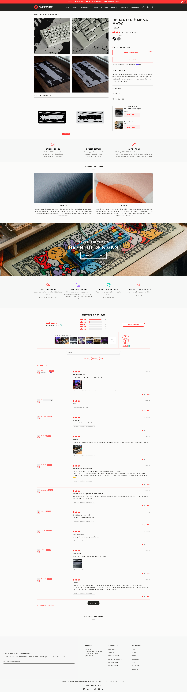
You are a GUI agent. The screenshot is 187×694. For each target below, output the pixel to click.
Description (120, 70)
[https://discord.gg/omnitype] (103, 689)
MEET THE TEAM (68, 681)
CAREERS (91, 681)
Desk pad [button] (86, 358)
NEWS (134, 652)
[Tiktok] (92, 689)
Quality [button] (94, 358)
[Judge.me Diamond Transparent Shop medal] (125, 339)
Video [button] (102, 358)
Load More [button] (93, 603)
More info (139, 295)
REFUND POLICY (102, 681)
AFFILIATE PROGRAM (115, 659)
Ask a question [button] (133, 325)
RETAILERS (135, 666)
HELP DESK (112, 649)
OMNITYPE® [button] (113, 646)
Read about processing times (48, 297)
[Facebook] (84, 689)
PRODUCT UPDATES (115, 656)
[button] (68, 7)
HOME (134, 649)
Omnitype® (91, 685)
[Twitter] (88, 689)
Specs (117, 93)
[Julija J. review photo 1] (77, 449)
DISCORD (135, 669)
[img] (76, 372)
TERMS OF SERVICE (116, 681)
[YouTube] (99, 689)
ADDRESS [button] (88, 646)
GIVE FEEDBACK (81, 681)
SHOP (134, 656)
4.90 (55, 323)
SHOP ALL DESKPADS (93, 255)
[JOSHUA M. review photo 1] (77, 384)
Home (36, 14)
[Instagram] (95, 689)
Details (118, 88)
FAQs (133, 662)
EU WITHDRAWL (113, 662)
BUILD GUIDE (136, 659)
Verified (125, 346)
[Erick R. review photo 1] (77, 563)
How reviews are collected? (45, 605)
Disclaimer (119, 99)
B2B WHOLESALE (114, 666)
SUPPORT (111, 652)
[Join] (72, 661)
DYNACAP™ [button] (136, 646)
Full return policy (108, 297)
